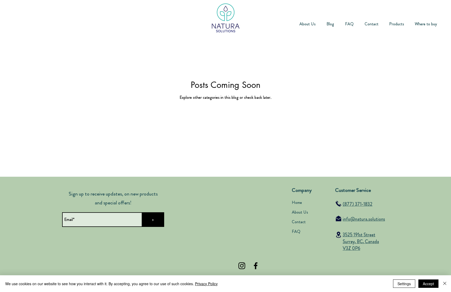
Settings (404, 283)
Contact (299, 222)
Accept (428, 283)
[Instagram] (241, 265)
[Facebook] (255, 265)
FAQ (296, 231)
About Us (300, 212)
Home (297, 202)
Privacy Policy (206, 283)
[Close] (445, 283)
